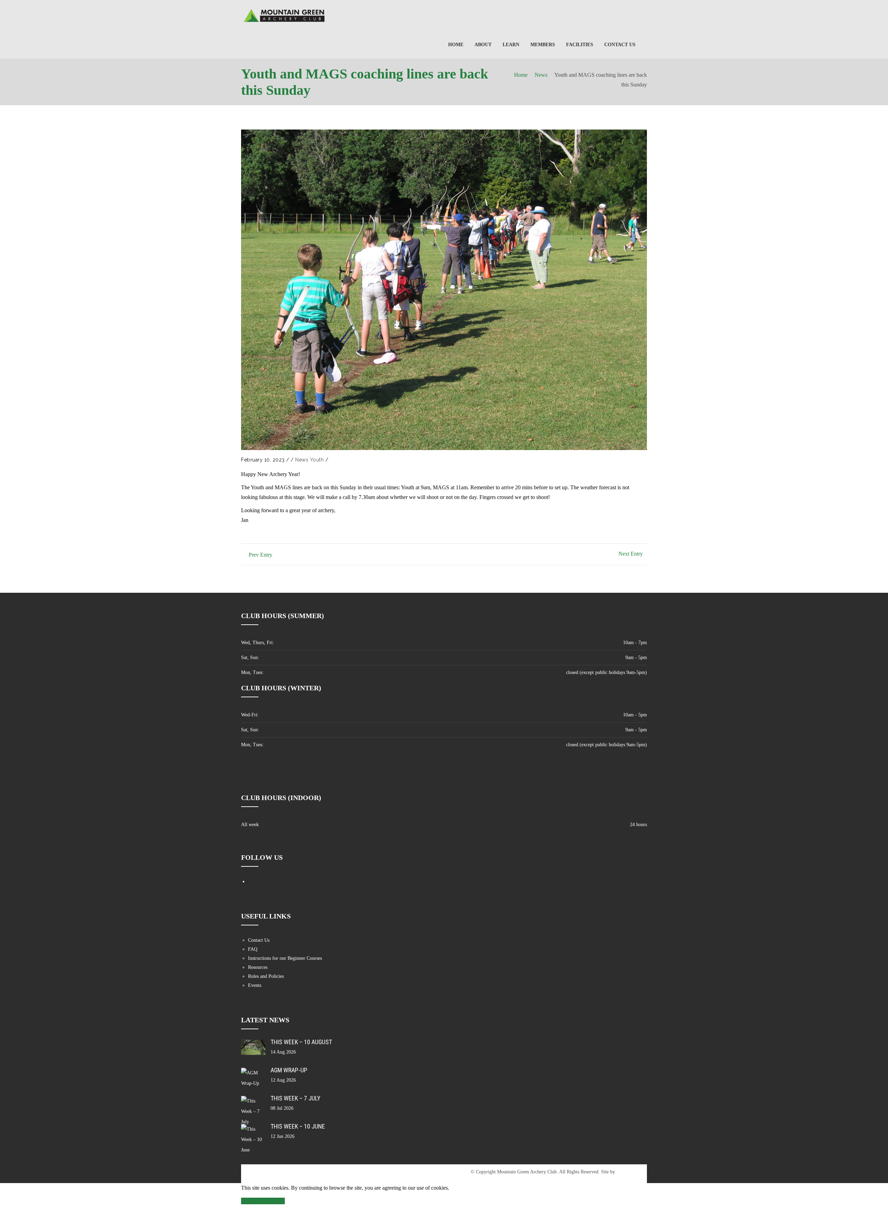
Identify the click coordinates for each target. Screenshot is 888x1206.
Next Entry (630, 554)
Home (521, 75)
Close (248, 1201)
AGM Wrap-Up (289, 1070)
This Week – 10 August (301, 1042)
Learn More (270, 1201)
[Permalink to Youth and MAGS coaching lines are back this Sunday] (444, 290)
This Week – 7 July (296, 1098)
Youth (317, 460)
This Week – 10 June (298, 1126)
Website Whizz (631, 1171)
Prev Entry (260, 555)
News (541, 75)
